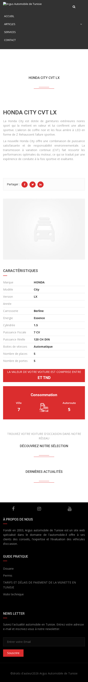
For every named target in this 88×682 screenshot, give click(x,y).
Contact (10, 40)
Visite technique (13, 594)
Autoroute (69, 403)
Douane (8, 568)
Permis (7, 575)
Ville (18, 403)
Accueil (9, 16)
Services (10, 32)
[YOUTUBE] (69, 509)
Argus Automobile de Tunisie (58, 673)
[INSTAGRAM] (39, 509)
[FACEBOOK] (13, 509)
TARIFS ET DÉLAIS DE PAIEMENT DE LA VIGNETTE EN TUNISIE (39, 584)
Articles (9, 24)
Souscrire (13, 653)
